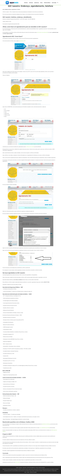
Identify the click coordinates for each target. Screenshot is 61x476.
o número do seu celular (30, 146)
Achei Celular (17, 462)
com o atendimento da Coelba (44, 427)
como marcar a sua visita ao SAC (42, 32)
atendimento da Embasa (46, 424)
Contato (28, 472)
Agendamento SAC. (22, 40)
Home (25, 472)
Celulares (31, 2)
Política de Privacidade (33, 472)
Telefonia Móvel (47, 2)
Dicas (41, 2)
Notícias (26, 2)
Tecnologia (54, 2)
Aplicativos (36, 2)
